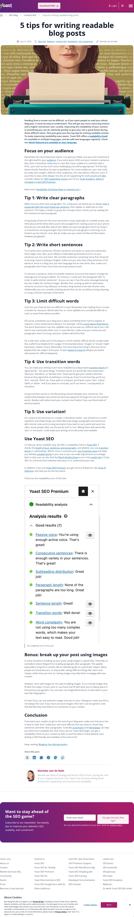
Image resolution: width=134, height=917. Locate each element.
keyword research (76, 350)
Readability (73, 41)
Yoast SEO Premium (56, 467)
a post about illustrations (95, 324)
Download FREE (47, 5)
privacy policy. (116, 825)
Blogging (51, 41)
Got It (109, 905)
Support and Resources (81, 859)
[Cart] (122, 5)
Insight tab (96, 457)
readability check (98, 136)
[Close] (130, 905)
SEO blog (13, 15)
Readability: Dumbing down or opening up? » (58, 189)
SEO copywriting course (56, 179)
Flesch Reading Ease (68, 457)
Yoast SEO (92, 444)
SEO (104, 175)
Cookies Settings (90, 905)
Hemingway (94, 727)
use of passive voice (87, 451)
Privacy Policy (61, 912)
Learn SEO (108, 859)
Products (39, 859)
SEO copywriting (86, 41)
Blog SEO (42, 41)
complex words (44, 454)
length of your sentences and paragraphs (55, 448)
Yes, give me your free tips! (113, 819)
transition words (97, 367)
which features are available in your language (53, 142)
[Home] (1, 15)
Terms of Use (38, 901)
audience (51, 160)
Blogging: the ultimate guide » (53, 744)
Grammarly (78, 727)
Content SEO (30, 15)
